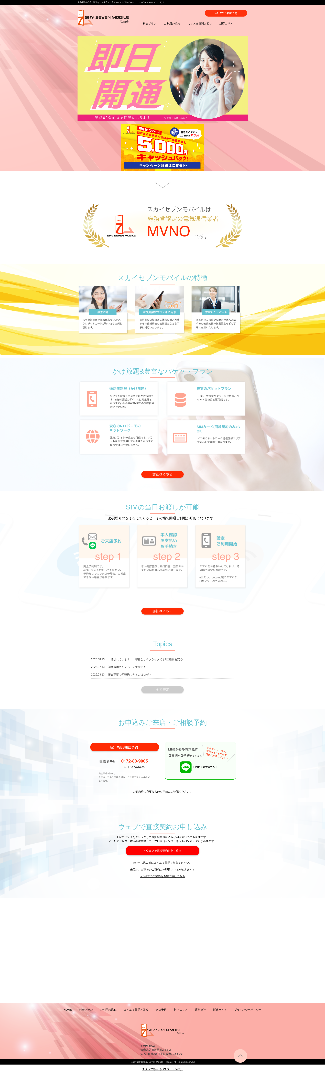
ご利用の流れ (172, 23)
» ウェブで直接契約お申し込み (162, 850)
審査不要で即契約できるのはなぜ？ (129, 674)
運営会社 (200, 1009)
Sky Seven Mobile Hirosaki (158, 1061)
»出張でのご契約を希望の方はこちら (162, 876)
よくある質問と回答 (200, 23)
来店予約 (161, 1009)
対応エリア (226, 23)
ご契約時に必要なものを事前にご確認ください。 (162, 791)
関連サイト (220, 1009)
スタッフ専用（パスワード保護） (162, 1069)
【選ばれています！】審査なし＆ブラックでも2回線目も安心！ (146, 659)
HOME (68, 1009)
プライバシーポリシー (247, 1009)
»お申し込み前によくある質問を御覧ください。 (162, 862)
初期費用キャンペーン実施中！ (127, 667)
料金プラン (149, 23)
